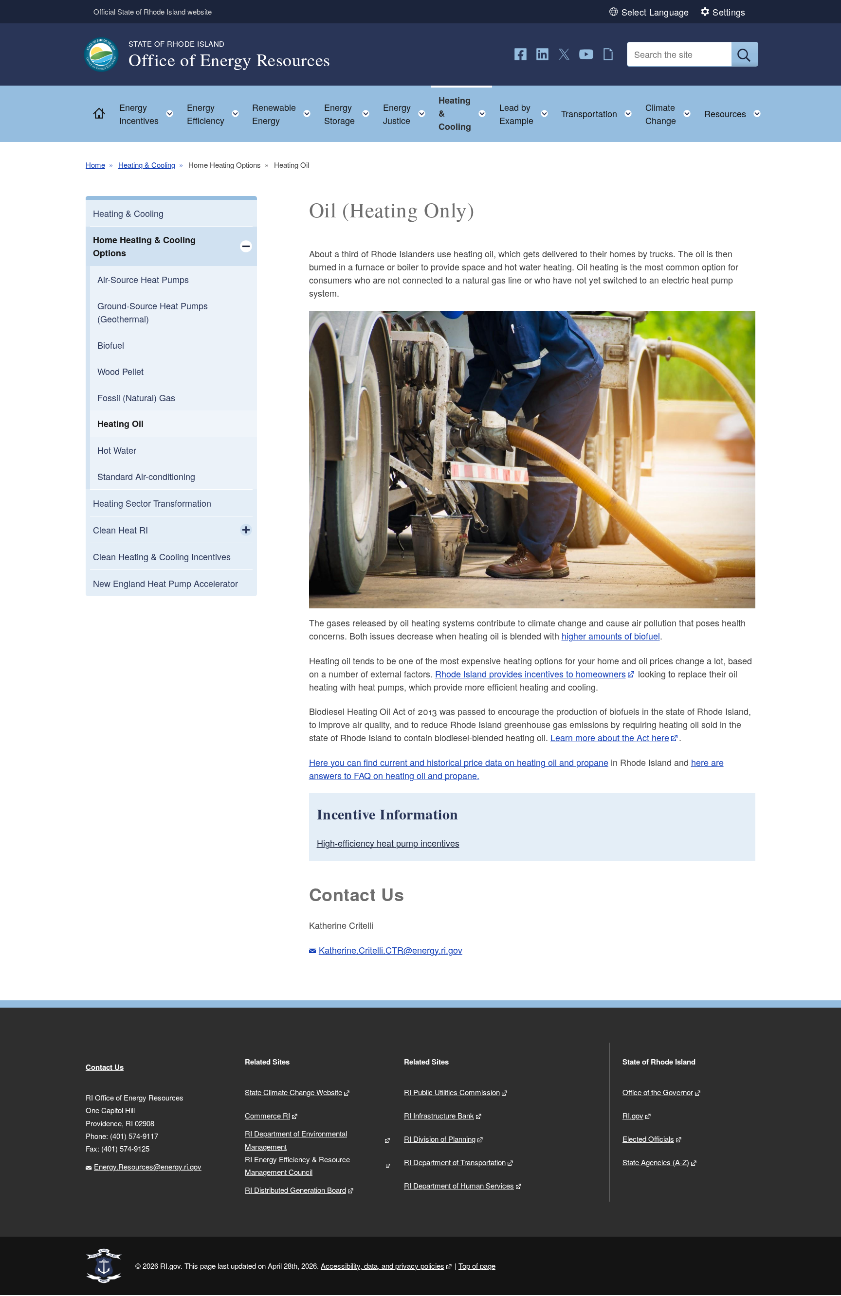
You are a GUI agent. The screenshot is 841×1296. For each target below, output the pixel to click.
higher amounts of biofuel (611, 635)
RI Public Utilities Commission (452, 1092)
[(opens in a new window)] (520, 54)
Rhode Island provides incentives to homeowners (530, 673)
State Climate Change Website (293, 1092)
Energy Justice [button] (407, 113)
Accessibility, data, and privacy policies (382, 1265)
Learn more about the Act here (609, 737)
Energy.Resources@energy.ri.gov (147, 1166)
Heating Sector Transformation (152, 503)
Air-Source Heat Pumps (143, 279)
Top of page (476, 1265)
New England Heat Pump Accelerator (165, 583)
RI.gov (632, 1115)
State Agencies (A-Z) (655, 1162)
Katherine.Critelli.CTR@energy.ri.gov (390, 949)
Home (95, 165)
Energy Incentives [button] (149, 113)
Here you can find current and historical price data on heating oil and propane (458, 762)
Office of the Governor (657, 1092)
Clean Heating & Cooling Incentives (162, 556)
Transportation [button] (599, 111)
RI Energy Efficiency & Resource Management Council (297, 1165)
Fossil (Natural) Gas (136, 397)
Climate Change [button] (670, 113)
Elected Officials (648, 1139)
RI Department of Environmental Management (296, 1139)
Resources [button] (735, 111)
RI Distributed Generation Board (295, 1190)
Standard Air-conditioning (146, 476)
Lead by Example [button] (526, 113)
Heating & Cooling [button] (465, 113)
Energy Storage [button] (349, 113)
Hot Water (116, 450)
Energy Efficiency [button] (216, 113)
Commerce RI (267, 1115)
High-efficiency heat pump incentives (388, 842)
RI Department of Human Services (459, 1185)
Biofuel (110, 344)
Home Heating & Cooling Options (144, 246)
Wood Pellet (120, 371)
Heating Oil (120, 423)
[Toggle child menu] (246, 246)
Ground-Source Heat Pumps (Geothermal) (152, 312)
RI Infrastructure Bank (439, 1115)
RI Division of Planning (439, 1139)
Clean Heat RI (120, 529)
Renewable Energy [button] (284, 113)
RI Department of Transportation (455, 1162)
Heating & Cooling (146, 165)
